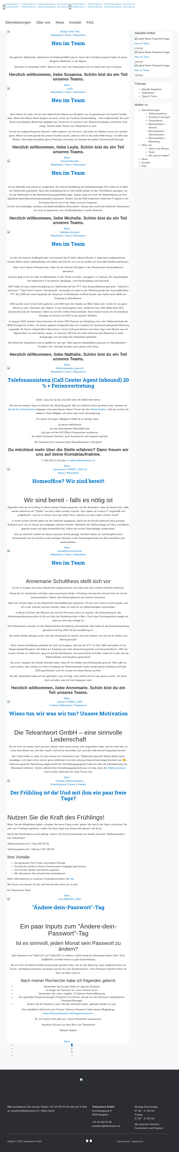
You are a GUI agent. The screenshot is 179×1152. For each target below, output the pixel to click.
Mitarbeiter (57, 92)
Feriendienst (155, 120)
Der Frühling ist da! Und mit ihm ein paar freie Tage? (68, 795)
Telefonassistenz (117, 767)
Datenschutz (123, 1141)
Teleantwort (79, 92)
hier (72, 878)
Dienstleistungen (18, 22)
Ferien (71, 784)
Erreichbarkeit (58, 784)
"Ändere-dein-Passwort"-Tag (68, 907)
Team (68, 92)
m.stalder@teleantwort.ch (81, 460)
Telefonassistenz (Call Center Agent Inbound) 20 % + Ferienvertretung (68, 382)
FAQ (90, 22)
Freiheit (54, 705)
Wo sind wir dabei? (159, 155)
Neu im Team (68, 43)
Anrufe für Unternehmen (21, 409)
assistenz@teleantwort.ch (25, 1110)
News (60, 22)
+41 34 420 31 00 (59, 1106)
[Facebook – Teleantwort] (87, 1140)
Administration (98, 409)
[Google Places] (91, 1140)
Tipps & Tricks (149, 96)
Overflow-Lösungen (159, 117)
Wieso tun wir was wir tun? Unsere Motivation (68, 713)
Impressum (137, 1141)
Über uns (43, 22)
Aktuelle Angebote (152, 89)
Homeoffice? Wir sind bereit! (68, 481)
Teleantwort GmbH (32, 1141)
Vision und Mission (159, 148)
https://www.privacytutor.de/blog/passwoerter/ (68, 1013)
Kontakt (75, 22)
